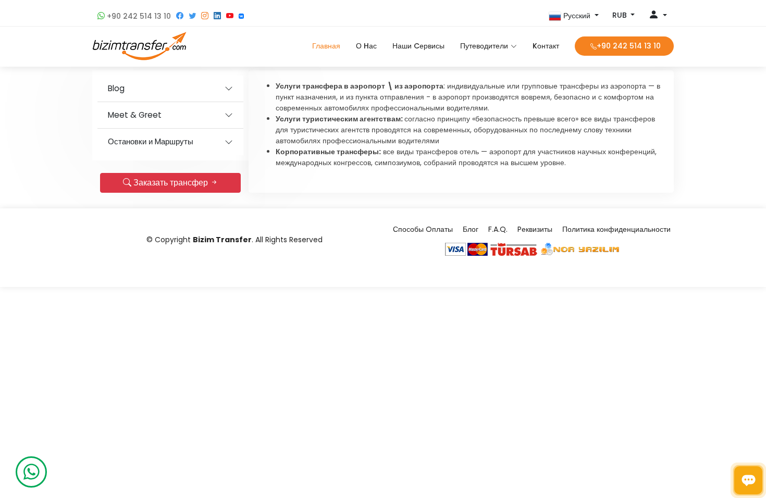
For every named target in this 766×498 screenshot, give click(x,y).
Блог (470, 229)
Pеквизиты (534, 229)
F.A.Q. (498, 229)
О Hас (366, 46)
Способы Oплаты (423, 229)
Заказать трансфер (170, 183)
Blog (116, 88)
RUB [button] (620, 15)
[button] (574, 16)
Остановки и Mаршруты (150, 141)
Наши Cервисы (418, 46)
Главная (326, 46)
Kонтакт (546, 46)
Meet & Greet (135, 114)
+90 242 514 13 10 (138, 16)
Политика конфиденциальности (616, 229)
